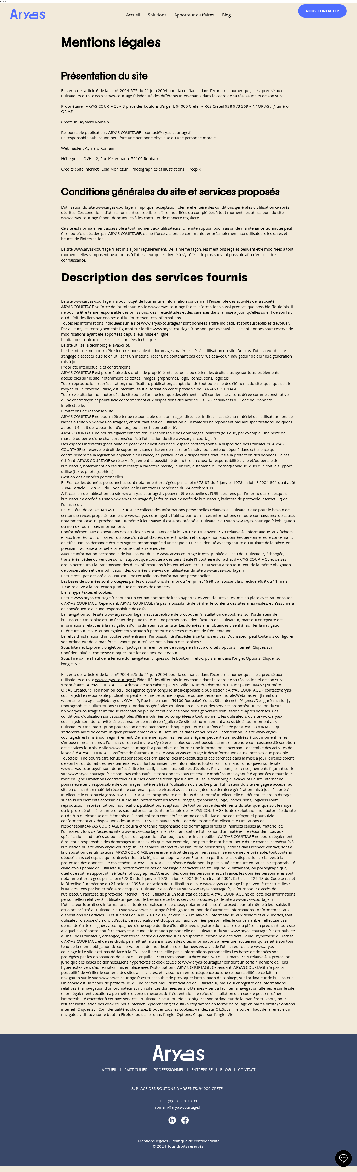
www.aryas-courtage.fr (115, 95)
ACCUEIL (109, 1069)
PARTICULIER (135, 1069)
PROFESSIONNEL (169, 1069)
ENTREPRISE (202, 1069)
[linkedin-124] (172, 1120)
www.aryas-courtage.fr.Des (119, 847)
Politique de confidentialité (195, 1140)
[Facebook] (185, 1120)
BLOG (225, 1069)
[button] (157, 15)
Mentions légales (153, 1140)
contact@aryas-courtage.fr (168, 132)
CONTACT (246, 1069)
